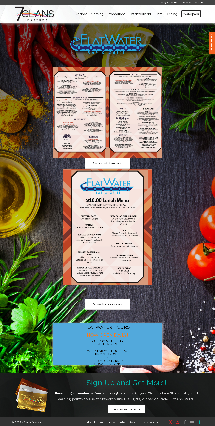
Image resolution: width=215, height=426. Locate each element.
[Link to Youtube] (192, 422)
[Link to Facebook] (185, 422)
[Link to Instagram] (177, 422)
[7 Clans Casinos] (34, 14)
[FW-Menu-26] (107, 112)
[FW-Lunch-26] (107, 227)
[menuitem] (164, 2)
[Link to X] (170, 422)
